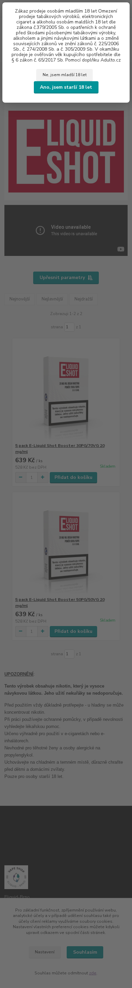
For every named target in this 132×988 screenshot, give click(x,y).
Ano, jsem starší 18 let (66, 87)
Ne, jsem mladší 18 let (65, 74)
